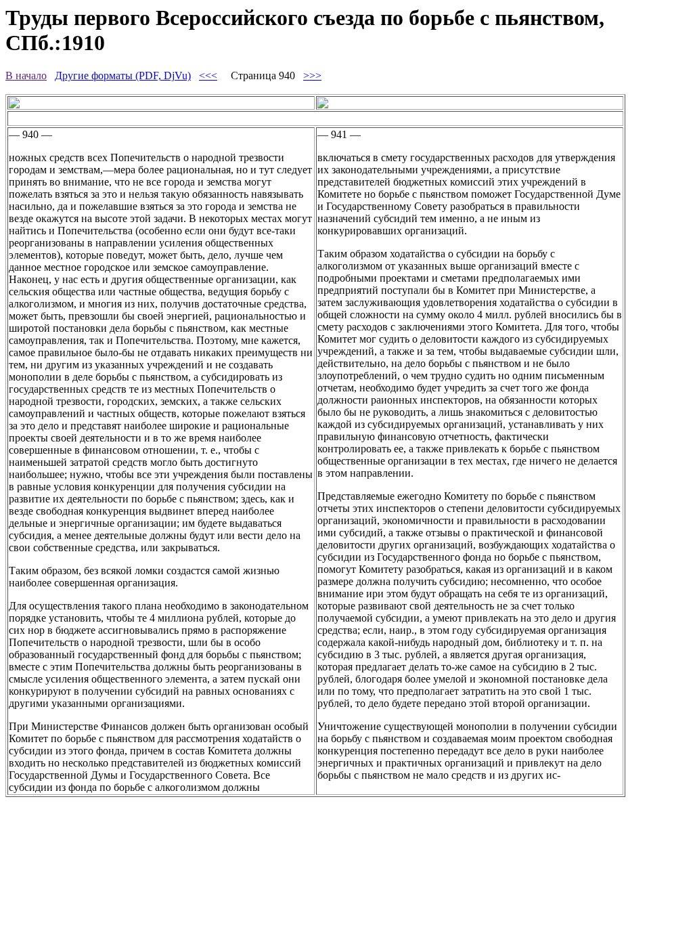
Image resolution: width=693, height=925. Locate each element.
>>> (312, 75)
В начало (26, 75)
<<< (208, 75)
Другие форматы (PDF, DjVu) (123, 75)
